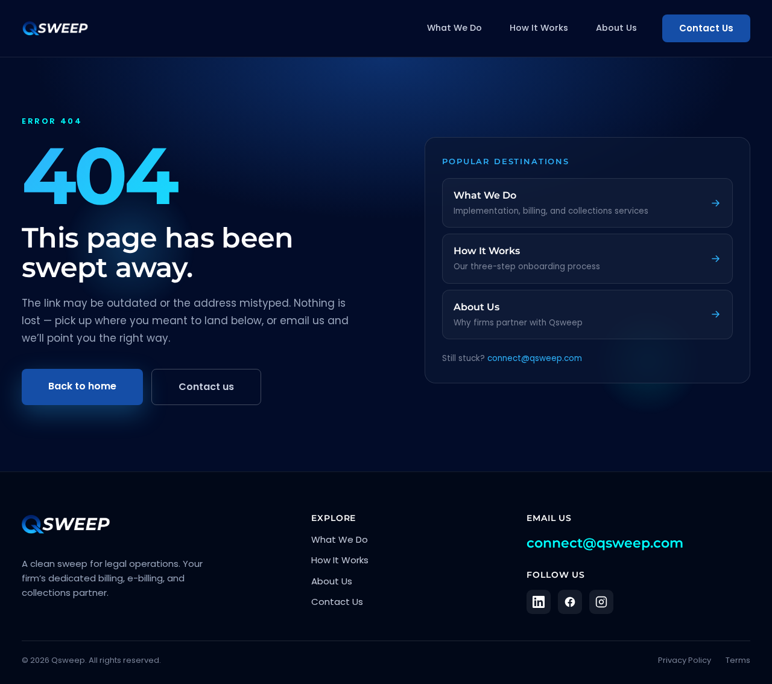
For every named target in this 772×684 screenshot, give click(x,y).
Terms (738, 660)
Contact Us (706, 28)
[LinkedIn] (539, 602)
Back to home (82, 386)
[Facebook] (570, 602)
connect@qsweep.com (534, 358)
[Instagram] (601, 602)
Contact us (206, 387)
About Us (616, 28)
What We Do (454, 28)
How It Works (539, 28)
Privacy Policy (684, 660)
